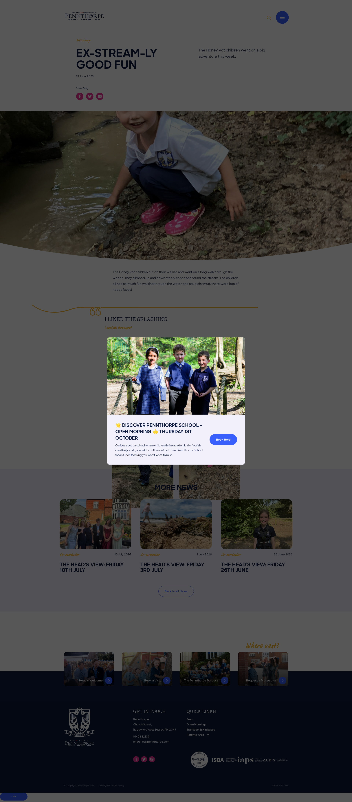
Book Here (223, 439)
